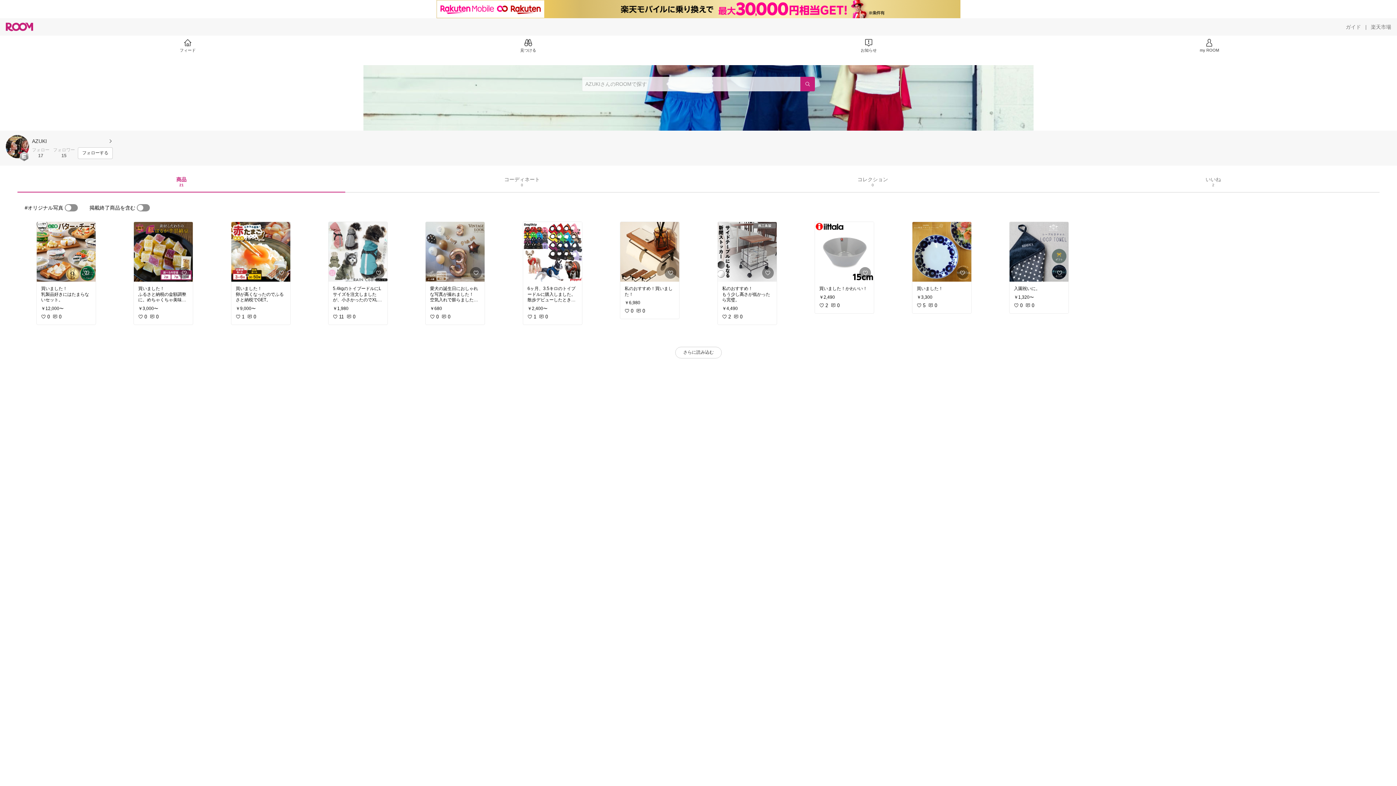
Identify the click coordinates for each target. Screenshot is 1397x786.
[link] (66, 252)
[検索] (807, 84)
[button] (17, 146)
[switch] (71, 207)
